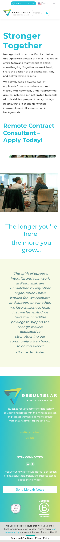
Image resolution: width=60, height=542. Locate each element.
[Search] (47, 13)
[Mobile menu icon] (55, 13)
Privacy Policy (42, 538)
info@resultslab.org (30, 432)
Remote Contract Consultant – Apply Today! (28, 133)
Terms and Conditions (22, 538)
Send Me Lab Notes (30, 489)
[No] (56, 531)
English (45, 3)
